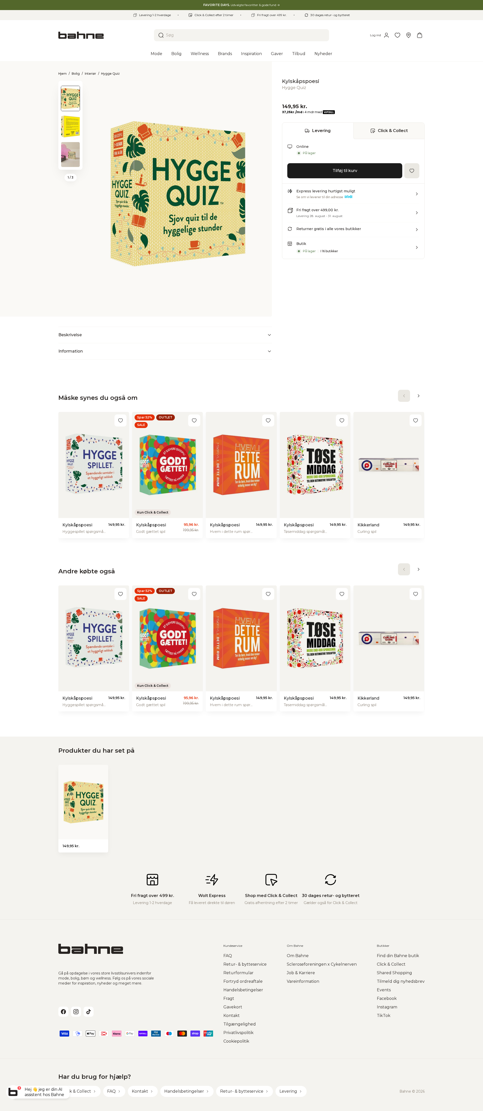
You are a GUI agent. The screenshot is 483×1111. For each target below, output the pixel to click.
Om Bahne (298, 955)
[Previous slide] (70, 87)
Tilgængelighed (239, 1024)
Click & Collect (393, 130)
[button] (353, 196)
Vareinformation (303, 981)
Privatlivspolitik (238, 1032)
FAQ (227, 955)
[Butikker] (409, 35)
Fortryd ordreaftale (243, 981)
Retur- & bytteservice (245, 964)
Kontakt (231, 1015)
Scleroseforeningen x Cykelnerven (322, 964)
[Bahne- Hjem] (104, 35)
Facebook (387, 998)
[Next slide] (70, 163)
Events (384, 990)
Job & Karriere (301, 972)
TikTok (383, 1015)
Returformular (238, 972)
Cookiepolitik (236, 1041)
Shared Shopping (394, 972)
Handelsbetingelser (243, 990)
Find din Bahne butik (398, 955)
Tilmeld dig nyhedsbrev (401, 981)
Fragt (228, 998)
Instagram (387, 1007)
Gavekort (232, 1007)
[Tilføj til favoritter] (411, 170)
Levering (321, 130)
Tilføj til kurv (345, 170)
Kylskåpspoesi (300, 81)
